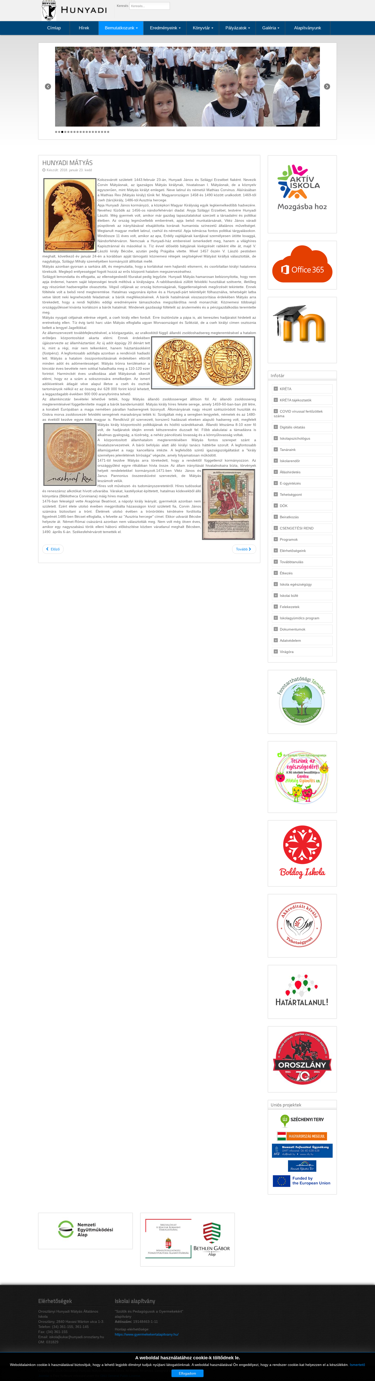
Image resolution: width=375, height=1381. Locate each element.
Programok (289, 539)
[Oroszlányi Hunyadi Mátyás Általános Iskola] (72, 10)
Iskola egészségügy (296, 584)
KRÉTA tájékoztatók (295, 400)
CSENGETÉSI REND (297, 528)
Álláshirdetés (290, 472)
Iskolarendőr (290, 461)
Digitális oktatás (292, 427)
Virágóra (287, 652)
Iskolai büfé (289, 596)
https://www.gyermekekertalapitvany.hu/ (147, 1334)
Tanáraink (288, 450)
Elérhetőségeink (293, 551)
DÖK (284, 506)
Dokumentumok (292, 629)
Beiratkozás (289, 517)
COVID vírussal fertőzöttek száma (298, 413)
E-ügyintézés (290, 483)
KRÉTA (285, 389)
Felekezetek (289, 607)
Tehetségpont (291, 494)
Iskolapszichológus (295, 438)
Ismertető (357, 1365)
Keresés (122, 6)
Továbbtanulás (291, 562)
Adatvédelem (290, 640)
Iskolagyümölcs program (299, 618)
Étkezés (286, 573)
